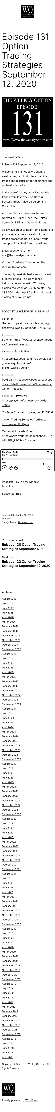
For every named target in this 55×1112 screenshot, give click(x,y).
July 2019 (7, 988)
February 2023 (10, 791)
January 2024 (10, 741)
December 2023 (11, 745)
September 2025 (11, 649)
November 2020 (11, 915)
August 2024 (9, 708)
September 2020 (11, 924)
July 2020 (7, 933)
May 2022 (7, 832)
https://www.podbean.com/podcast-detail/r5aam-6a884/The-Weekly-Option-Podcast (27, 384)
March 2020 (9, 951)
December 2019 (11, 965)
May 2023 (7, 777)
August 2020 (9, 928)
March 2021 (8, 896)
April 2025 (8, 672)
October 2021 (9, 864)
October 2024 (10, 699)
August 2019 (9, 983)
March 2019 (8, 1006)
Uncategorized (25, 522)
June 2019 (8, 992)
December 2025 (11, 635)
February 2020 (10, 956)
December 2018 (11, 1020)
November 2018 (11, 1025)
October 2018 (9, 1029)
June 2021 (8, 883)
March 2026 (9, 621)
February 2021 (10, 901)
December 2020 (11, 910)
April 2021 (7, 892)
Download (8, 486)
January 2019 (9, 1015)
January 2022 (10, 851)
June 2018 (8, 1048)
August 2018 (9, 1038)
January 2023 (10, 795)
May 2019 (7, 997)
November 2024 (11, 695)
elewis (8, 518)
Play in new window (26, 481)
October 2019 (9, 974)
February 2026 (10, 626)
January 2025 (10, 686)
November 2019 (11, 970)
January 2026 (10, 631)
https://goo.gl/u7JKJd (39, 412)
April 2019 (7, 1002)
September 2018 (11, 1034)
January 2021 (9, 906)
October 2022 (10, 809)
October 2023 (10, 754)
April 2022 (8, 837)
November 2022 (11, 805)
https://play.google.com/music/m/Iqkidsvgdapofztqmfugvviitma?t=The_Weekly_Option (27, 363)
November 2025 (11, 640)
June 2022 (8, 828)
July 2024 (7, 713)
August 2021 (9, 873)
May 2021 (7, 887)
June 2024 (8, 718)
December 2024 (11, 690)
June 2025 (8, 663)
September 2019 (11, 979)
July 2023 (7, 768)
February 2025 (10, 681)
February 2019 (10, 1011)
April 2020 (8, 947)
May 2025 (7, 667)
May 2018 (7, 1052)
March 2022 (9, 841)
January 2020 (10, 960)
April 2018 (7, 1057)
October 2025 (10, 644)
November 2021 (11, 860)
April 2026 (8, 617)
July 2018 (7, 1043)
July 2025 (7, 658)
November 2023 (11, 750)
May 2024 (7, 722)
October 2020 (10, 919)
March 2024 (9, 731)
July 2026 (7, 603)
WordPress (31, 1100)
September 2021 (11, 869)
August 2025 (9, 654)
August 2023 (9, 763)
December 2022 (11, 800)
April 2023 (8, 782)
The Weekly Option (14, 157)
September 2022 (11, 814)
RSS (18, 493)
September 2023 (11, 759)
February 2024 (10, 736)
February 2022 (10, 846)
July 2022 (7, 823)
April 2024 (8, 727)
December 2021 (11, 855)
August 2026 (9, 598)
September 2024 (11, 704)
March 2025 (9, 676)
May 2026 (7, 612)
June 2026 (8, 608)
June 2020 (8, 938)
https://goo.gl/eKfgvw (15, 424)
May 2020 (7, 942)
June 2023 (8, 773)
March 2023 (9, 786)
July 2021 (7, 878)
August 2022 (9, 818)
